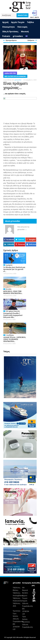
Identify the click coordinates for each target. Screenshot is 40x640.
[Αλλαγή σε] (26, 36)
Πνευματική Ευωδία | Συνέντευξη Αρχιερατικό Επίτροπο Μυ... (12, 315)
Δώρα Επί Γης (10, 73)
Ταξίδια (30, 22)
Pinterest (21, 244)
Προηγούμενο (11, 40)
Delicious (32, 244)
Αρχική (5, 22)
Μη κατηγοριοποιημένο (15, 76)
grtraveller (18, 80)
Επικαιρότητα (8, 27)
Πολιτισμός (22, 27)
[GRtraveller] (20, 10)
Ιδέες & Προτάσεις (10, 31)
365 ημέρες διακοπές (13, 311)
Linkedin (10, 244)
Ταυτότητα (16, 611)
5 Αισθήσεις (10, 335)
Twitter (21, 239)
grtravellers (18, 36)
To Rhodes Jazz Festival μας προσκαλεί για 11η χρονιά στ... (14, 269)
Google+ (32, 239)
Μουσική (25, 31)
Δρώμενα (9, 265)
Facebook (10, 239)
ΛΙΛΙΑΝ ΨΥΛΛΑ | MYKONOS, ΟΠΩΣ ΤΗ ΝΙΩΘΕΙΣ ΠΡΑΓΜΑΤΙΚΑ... (14, 339)
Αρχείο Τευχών (17, 22)
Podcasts (6, 36)
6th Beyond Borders (25, 590)
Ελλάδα (8, 289)
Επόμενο (31, 40)
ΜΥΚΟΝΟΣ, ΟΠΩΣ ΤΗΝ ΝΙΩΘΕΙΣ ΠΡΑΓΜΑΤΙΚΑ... (13, 292)
